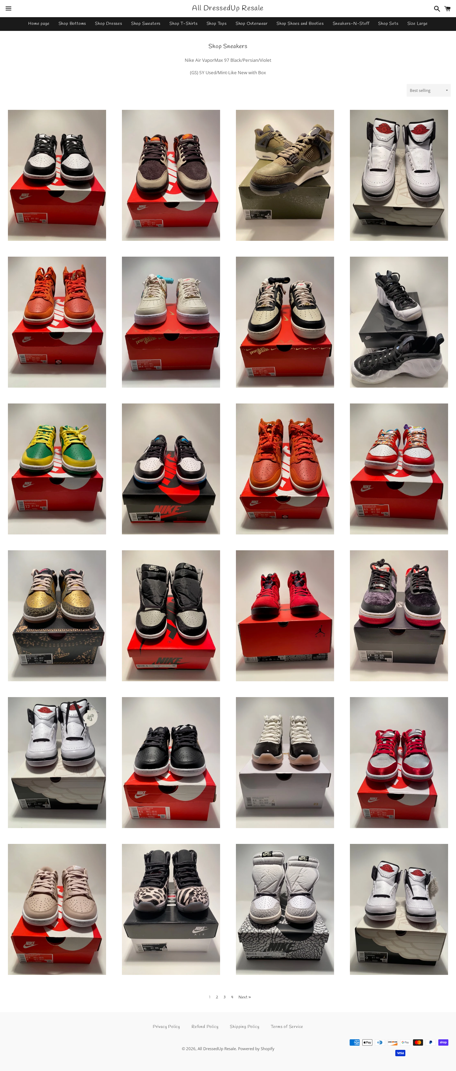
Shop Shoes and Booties (300, 23)
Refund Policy (205, 1027)
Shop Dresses (108, 23)
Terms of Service (287, 1027)
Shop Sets (388, 23)
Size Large (417, 23)
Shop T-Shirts (183, 23)
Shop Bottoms (72, 23)
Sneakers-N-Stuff (351, 23)
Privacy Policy (166, 1027)
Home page (38, 23)
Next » (245, 997)
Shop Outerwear (252, 23)
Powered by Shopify (256, 1048)
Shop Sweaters (145, 23)
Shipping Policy (244, 1027)
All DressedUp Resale (228, 8)
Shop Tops (217, 23)
